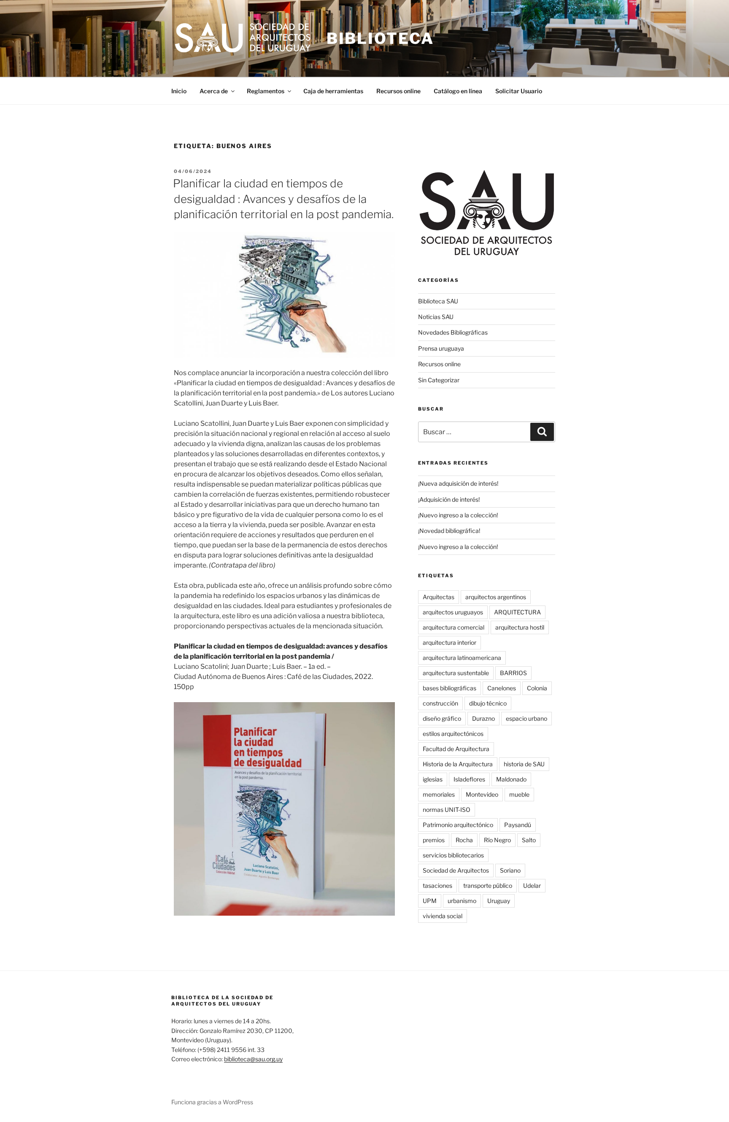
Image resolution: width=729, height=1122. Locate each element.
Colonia (537, 688)
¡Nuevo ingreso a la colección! (458, 515)
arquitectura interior (449, 642)
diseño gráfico (442, 718)
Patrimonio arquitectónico (458, 824)
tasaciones (437, 885)
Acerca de (214, 91)
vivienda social (442, 915)
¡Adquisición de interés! (449, 499)
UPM (430, 900)
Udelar (532, 885)
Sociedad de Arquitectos (456, 870)
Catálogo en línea (458, 91)
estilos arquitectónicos (453, 733)
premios (434, 840)
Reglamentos (265, 91)
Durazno (483, 718)
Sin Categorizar (438, 380)
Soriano (510, 870)
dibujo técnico (488, 703)
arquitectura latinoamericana (462, 657)
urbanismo (462, 900)
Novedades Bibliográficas (453, 332)
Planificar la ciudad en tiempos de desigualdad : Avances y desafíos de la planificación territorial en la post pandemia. (283, 199)
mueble (519, 794)
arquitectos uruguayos (453, 612)
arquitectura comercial (453, 627)
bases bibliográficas (449, 688)
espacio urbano (526, 718)
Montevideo (482, 794)
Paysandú (517, 824)
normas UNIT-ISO (446, 809)
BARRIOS (513, 672)
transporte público (487, 885)
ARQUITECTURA (517, 612)
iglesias (433, 779)
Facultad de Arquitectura (456, 748)
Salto (529, 840)
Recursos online (398, 91)
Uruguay (498, 900)
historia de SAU (524, 764)
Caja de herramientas (333, 91)
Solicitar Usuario (518, 91)
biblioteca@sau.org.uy (253, 1059)
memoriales (439, 794)
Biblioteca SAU (438, 301)
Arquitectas (438, 596)
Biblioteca (380, 38)
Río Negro (497, 840)
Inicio (178, 91)
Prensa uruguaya (441, 348)
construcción (440, 703)
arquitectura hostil (519, 627)
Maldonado (511, 779)
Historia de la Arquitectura (458, 764)
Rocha (464, 840)
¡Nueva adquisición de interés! (458, 483)
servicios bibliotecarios (453, 855)
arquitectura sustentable (456, 672)
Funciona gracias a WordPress (212, 1102)
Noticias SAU (436, 316)
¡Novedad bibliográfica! (449, 530)
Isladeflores (469, 779)
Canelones (501, 688)
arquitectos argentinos (495, 596)
